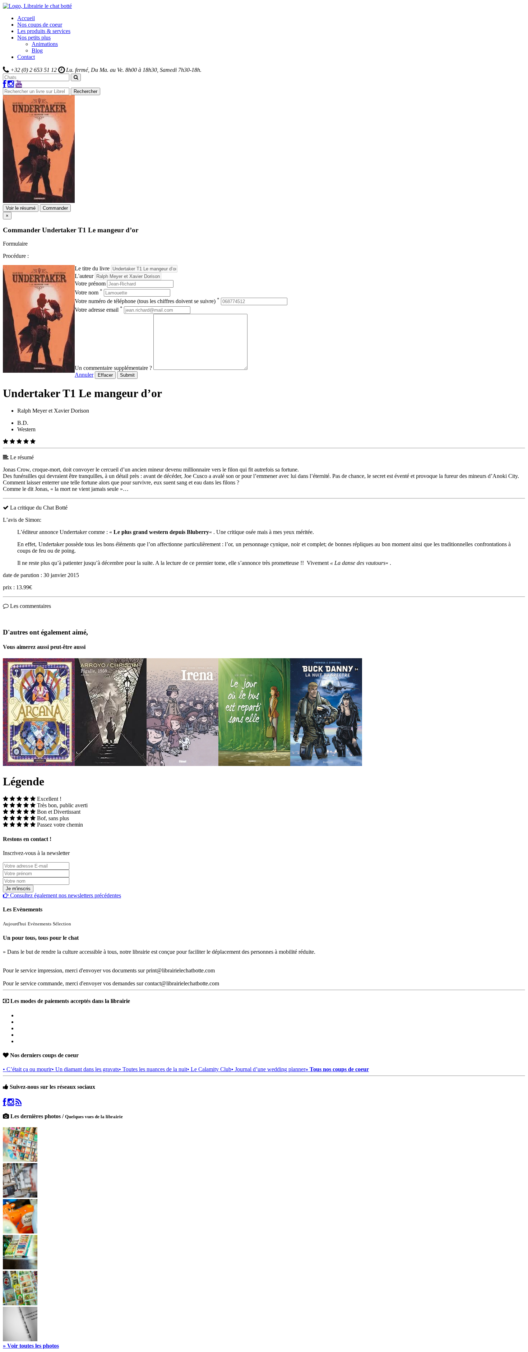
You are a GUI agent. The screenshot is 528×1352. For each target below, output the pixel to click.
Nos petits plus (34, 37)
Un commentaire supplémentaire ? (113, 368)
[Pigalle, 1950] (111, 764)
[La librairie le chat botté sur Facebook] (4, 84)
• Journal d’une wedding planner (268, 1069)
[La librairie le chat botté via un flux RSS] (18, 1102)
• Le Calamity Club (209, 1069)
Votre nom (88, 292)
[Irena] (182, 764)
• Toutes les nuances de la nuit (153, 1069)
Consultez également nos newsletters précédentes (65, 895)
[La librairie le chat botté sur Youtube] (18, 84)
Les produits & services (43, 31)
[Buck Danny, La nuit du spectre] (326, 764)
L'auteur (84, 276)
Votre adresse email (98, 310)
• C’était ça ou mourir (27, 1069)
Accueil (26, 18)
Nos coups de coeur (39, 25)
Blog (37, 50)
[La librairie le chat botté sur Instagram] (11, 84)
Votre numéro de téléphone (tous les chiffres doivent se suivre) (147, 301)
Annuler (84, 375)
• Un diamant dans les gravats (85, 1069)
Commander (55, 208)
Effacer (105, 375)
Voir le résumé (21, 208)
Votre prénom (90, 283)
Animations (45, 44)
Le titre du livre (92, 268)
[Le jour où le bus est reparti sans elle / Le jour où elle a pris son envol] (254, 764)
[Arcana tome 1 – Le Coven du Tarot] (39, 764)
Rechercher (85, 91)
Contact (26, 57)
